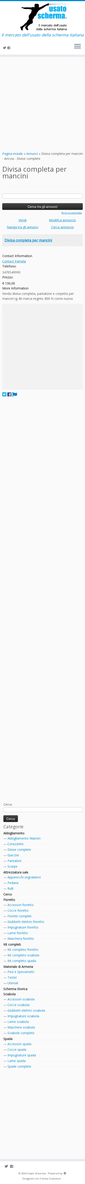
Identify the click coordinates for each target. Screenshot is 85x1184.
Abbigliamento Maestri (24, 838)
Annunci (32, 153)
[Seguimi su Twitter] (5, 48)
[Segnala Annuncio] (14, 394)
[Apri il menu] (77, 46)
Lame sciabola (18, 1022)
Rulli (10, 888)
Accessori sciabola (20, 999)
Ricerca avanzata (71, 212)
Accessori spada (19, 1044)
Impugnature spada (21, 1055)
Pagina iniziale (12, 153)
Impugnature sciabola (23, 1016)
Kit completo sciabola (23, 955)
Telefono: (9, 266)
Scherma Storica (15, 989)
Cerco (7, 894)
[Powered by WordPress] (64, 1172)
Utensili (12, 983)
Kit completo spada (21, 961)
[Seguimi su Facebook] (9, 48)
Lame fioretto (17, 933)
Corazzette (15, 844)
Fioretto (9, 899)
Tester (12, 977)
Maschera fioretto (20, 938)
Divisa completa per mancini (28, 240)
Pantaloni (14, 861)
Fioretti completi (19, 916)
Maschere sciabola (21, 1027)
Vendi (23, 220)
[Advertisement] (42, 103)
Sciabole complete (20, 1033)
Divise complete (19, 849)
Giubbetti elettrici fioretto (25, 922)
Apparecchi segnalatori (24, 877)
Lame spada (16, 1061)
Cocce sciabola (18, 1005)
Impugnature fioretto (22, 927)
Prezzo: (7, 277)
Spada (7, 1039)
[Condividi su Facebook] (9, 394)
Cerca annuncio (62, 227)
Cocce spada (16, 1049)
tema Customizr (51, 1178)
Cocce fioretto (18, 910)
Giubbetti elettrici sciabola (26, 1010)
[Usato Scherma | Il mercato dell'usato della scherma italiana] (42, 16)
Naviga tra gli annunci (22, 227)
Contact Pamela (14, 261)
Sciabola (9, 994)
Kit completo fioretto (22, 949)
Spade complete (19, 1066)
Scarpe (12, 866)
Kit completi (12, 944)
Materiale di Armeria (18, 966)
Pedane (13, 883)
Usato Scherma (36, 1173)
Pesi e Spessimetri (20, 972)
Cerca (7, 804)
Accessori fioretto (20, 905)
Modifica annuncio (62, 220)
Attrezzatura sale (15, 872)
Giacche (13, 855)
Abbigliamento (13, 833)
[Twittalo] (4, 394)
